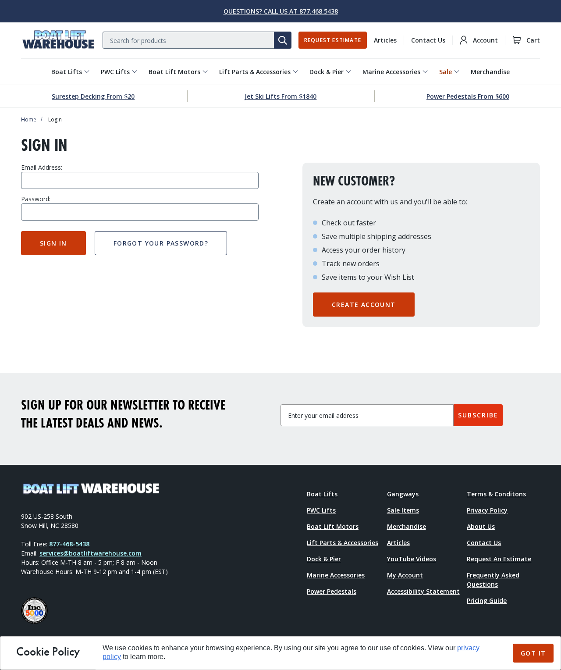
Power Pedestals (331, 591)
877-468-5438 (69, 544)
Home (28, 119)
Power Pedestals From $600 (467, 96)
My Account (405, 575)
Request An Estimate (499, 559)
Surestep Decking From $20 (93, 96)
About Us (481, 526)
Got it (533, 653)
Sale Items (403, 510)
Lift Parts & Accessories (255, 72)
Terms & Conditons (496, 494)
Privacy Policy (487, 510)
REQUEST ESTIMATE (332, 40)
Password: (35, 199)
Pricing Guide (487, 600)
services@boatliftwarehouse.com (90, 553)
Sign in (53, 243)
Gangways (403, 494)
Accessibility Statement (423, 591)
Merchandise (490, 72)
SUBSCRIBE (478, 415)
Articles (385, 40)
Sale (445, 72)
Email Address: (41, 167)
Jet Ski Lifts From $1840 (280, 96)
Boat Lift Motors (174, 72)
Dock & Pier (326, 72)
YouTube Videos (411, 559)
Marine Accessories (391, 72)
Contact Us (428, 40)
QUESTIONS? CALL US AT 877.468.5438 (281, 11)
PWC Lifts (115, 72)
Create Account (364, 304)
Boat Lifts (66, 72)
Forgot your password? (161, 243)
